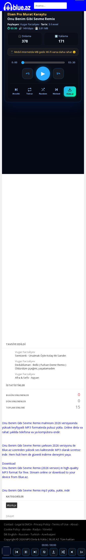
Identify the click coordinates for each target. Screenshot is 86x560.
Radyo (37, 529)
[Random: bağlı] (63, 552)
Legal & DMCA (23, 524)
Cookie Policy (12, 529)
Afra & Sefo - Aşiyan (27, 377)
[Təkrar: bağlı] (44, 552)
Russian (24, 534)
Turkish (35, 534)
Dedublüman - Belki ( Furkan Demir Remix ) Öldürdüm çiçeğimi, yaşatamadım (40, 366)
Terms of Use (60, 524)
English (12, 534)
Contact (8, 524)
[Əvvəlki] (16, 552)
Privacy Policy (42, 524)
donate (26, 529)
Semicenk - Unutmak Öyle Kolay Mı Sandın (40, 355)
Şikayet (10, 516)
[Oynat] (26, 552)
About (74, 524)
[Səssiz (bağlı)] (72, 552)
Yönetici (47, 529)
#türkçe (11, 505)
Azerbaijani (48, 534)
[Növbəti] (35, 552)
